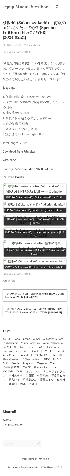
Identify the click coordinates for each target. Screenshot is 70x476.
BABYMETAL (10, 347)
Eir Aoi (34, 351)
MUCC (46, 359)
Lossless (38, 44)
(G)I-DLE (7, 339)
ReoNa (15, 363)
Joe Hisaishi (57, 351)
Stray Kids (28, 363)
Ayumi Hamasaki (30, 343)
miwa (36, 359)
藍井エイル (47, 379)
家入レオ (14, 379)
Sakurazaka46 (15, 51)
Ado (17, 339)
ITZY (44, 351)
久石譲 (30, 375)
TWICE (27, 367)
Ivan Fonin (43, 458)
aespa (26, 339)
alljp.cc (7, 419)
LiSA (53, 355)
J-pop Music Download (20, 467)
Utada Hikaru (41, 367)
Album (30, 44)
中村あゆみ (15, 375)
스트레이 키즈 (17, 383)
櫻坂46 (27, 51)
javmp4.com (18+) (13, 424)
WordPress (47, 467)
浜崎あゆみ (30, 379)
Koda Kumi (9, 355)
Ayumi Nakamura (53, 343)
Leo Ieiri (23, 355)
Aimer (36, 339)
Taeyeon (42, 363)
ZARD (19, 371)
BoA (40, 347)
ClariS (23, 351)
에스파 (33, 383)
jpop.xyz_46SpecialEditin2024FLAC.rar (28, 169)
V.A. (54, 367)
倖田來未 (42, 375)
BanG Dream (27, 347)
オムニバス (33, 371)
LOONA (25, 359)
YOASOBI (8, 371)
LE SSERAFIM (39, 355)
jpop (13, 280)
